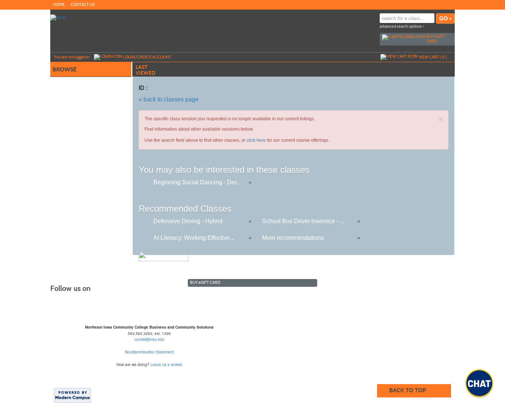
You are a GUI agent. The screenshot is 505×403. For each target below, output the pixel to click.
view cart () (432, 57)
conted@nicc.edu (150, 339)
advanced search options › (402, 26)
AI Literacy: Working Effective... (193, 238)
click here (256, 140)
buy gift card (435, 39)
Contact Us (83, 4)
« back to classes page (169, 99)
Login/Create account (147, 57)
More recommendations (293, 238)
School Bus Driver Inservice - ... (303, 221)
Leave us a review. (166, 364)
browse (64, 69)
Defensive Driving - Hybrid (188, 221)
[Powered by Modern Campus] (72, 394)
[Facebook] (435, 4)
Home (59, 4)
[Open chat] (479, 383)
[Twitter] (443, 4)
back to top (407, 390)
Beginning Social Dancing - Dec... (197, 182)
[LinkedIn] (450, 4)
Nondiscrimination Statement (149, 352)
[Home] (58, 17)
